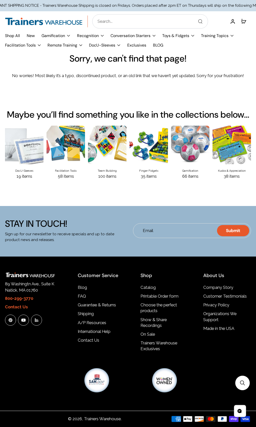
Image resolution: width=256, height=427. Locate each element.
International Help (94, 331)
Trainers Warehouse (102, 418)
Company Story (218, 287)
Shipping (86, 313)
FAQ (82, 296)
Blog (82, 287)
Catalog (148, 287)
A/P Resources (92, 322)
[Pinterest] (10, 320)
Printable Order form (159, 296)
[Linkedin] (36, 320)
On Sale (147, 334)
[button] (242, 383)
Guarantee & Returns (97, 304)
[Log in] (232, 21)
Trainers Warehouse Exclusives (158, 345)
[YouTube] (23, 320)
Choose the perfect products (158, 307)
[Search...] (200, 21)
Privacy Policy (216, 304)
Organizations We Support (219, 316)
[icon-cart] (243, 21)
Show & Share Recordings (153, 322)
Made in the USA (218, 328)
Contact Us (88, 340)
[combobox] (152, 21)
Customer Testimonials (225, 296)
